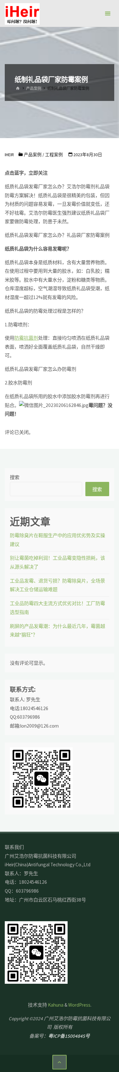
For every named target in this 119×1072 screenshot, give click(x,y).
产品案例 (33, 88)
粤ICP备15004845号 (69, 1036)
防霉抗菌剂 (26, 338)
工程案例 (54, 154)
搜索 (14, 477)
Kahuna (55, 1005)
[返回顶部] (59, 1062)
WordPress (79, 1005)
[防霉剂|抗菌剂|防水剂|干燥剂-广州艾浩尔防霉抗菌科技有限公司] (22, 13)
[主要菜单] (107, 13)
